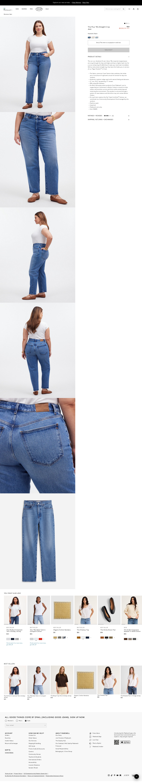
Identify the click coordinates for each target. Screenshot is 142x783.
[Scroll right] (20, 639)
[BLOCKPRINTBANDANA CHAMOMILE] (55, 638)
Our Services (32, 740)
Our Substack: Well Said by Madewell (67, 743)
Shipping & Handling (35, 743)
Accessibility (32, 762)
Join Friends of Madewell (63, 738)
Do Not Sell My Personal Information (15, 776)
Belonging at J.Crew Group (64, 751)
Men (31, 9)
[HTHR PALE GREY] (8, 639)
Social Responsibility (62, 748)
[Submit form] (45, 725)
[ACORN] (78, 638)
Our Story (59, 735)
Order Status (33, 738)
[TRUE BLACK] (106, 638)
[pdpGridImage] (37, 64)
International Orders (35, 759)
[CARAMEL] (102, 638)
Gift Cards (32, 746)
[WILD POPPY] (40, 639)
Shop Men (85, 2)
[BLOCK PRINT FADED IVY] (59, 638)
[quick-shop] (86, 640)
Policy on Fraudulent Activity (36, 776)
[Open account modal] (133, 9)
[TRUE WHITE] (83, 638)
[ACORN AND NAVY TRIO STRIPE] (130, 639)
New (17, 9)
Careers (31, 751)
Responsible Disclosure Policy (54, 776)
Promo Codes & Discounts (37, 749)
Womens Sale (8, 14)
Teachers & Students (35, 757)
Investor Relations (34, 765)
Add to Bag (62, 642)
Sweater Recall (33, 768)
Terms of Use (8, 773)
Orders (7, 735)
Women (24, 9)
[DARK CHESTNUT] (125, 639)
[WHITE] (17, 639)
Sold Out (108, 50)
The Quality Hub (61, 740)
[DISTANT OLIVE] (111, 638)
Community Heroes (35, 754)
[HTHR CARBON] (134, 639)
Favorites (7, 738)
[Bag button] (137, 9)
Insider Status (9, 740)
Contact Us (32, 735)
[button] (24, 598)
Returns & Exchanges (11, 743)
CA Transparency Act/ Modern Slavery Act (35, 773)
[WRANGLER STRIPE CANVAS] (64, 638)
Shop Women (76, 2)
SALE (47, 9)
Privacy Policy (18, 773)
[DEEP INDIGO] (12, 639)
